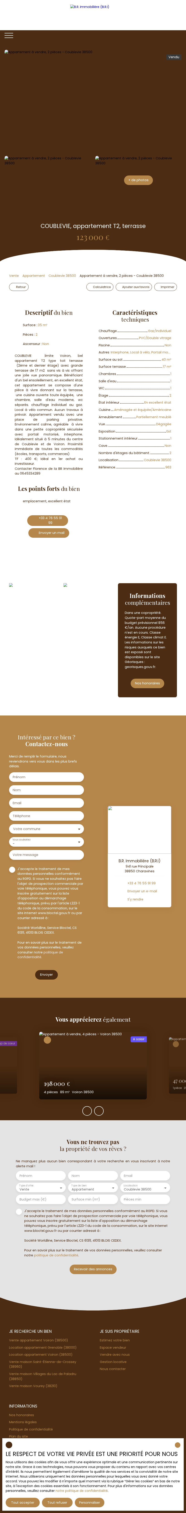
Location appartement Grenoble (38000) (43, 1347)
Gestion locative (113, 1362)
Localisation (130, 1185)
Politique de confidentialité (31, 1429)
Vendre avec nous (115, 1354)
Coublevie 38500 (62, 275)
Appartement (33, 275)
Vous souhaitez (21, 839)
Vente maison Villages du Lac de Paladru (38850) (42, 1376)
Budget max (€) (33, 1199)
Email (17, 803)
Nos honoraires (21, 1415)
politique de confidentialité (40, 955)
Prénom (19, 777)
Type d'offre (26, 1185)
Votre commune (26, 829)
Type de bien (78, 1185)
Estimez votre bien (115, 1340)
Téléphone (21, 816)
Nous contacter (113, 1369)
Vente (14, 275)
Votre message (25, 855)
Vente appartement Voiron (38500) (38, 1340)
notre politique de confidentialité (82, 1490)
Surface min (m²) (86, 1199)
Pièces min (132, 1199)
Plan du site (18, 1436)
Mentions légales (23, 1422)
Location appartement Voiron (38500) (41, 1354)
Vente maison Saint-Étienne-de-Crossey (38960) (42, 1364)
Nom (17, 790)
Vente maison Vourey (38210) (33, 1386)
